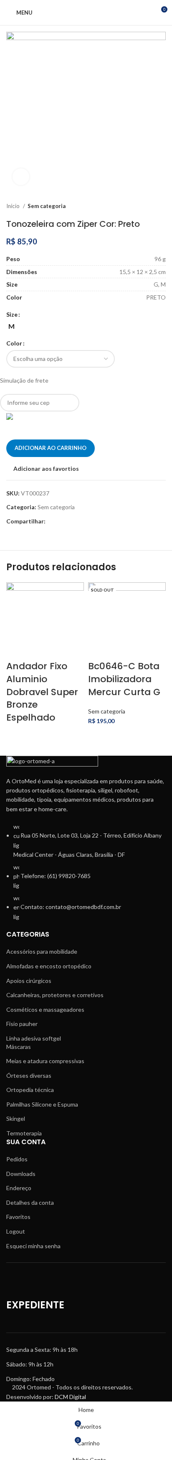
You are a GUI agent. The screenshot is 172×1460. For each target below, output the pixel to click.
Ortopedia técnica (30, 1089)
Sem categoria (47, 206)
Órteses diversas (28, 1075)
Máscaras (18, 1046)
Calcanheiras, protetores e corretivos (55, 994)
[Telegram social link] (100, 521)
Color (14, 343)
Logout (15, 1231)
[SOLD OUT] (127, 620)
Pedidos (17, 1159)
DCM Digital (70, 1396)
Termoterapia (24, 1133)
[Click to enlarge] (21, 176)
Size (12, 314)
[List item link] (86, 876)
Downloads (20, 1173)
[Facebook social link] (52, 521)
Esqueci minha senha (33, 1245)
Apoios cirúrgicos (28, 980)
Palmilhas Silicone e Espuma (42, 1104)
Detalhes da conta (30, 1202)
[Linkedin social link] (81, 521)
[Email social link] (71, 521)
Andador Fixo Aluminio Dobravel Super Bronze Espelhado (42, 692)
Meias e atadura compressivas (45, 1060)
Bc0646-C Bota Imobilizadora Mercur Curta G (124, 679)
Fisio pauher (22, 1023)
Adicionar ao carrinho (50, 447)
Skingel (15, 1118)
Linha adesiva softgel (33, 1038)
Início (13, 206)
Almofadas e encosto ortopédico (48, 966)
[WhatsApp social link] (91, 521)
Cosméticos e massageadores (45, 1009)
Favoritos (18, 1216)
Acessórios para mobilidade (41, 951)
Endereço (18, 1187)
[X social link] (62, 521)
